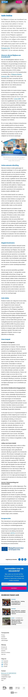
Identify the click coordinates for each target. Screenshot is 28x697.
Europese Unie (5, 48)
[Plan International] (4, 2)
